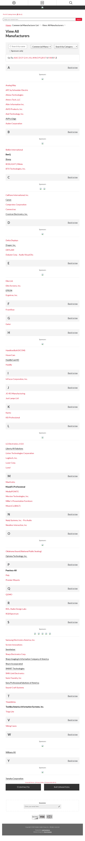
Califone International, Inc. (17, 195)
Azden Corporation (14, 123)
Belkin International (14, 149)
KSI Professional (13, 417)
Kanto (8, 412)
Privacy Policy (40, 782)
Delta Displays (12, 240)
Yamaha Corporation (14, 778)
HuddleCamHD (12, 360)
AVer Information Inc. (15, 104)
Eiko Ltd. (9, 281)
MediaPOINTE (12, 491)
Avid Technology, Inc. (15, 114)
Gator (8, 324)
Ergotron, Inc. (12, 295)
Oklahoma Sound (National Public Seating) (24, 551)
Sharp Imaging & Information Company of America (27, 659)
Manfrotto (10, 482)
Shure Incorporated (14, 664)
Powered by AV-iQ (50, 782)
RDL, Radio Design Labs (16, 609)
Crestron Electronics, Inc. (17, 214)
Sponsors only (17, 51)
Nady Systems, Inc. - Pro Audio (19, 520)
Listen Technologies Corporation (20, 453)
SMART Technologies (15, 668)
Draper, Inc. (11, 245)
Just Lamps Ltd (12, 398)
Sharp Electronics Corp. (16, 654)
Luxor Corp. (11, 463)
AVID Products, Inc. (14, 109)
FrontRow (10, 309)
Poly (7, 575)
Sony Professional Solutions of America (22, 683)
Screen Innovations (14, 644)
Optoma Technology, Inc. (16, 556)
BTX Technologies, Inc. (16, 168)
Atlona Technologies (14, 95)
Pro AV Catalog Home (9, 14)
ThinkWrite (11, 702)
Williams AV (11, 752)
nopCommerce (46, 830)
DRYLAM (10, 250)
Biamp (8, 159)
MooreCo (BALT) (13, 506)
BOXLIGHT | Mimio (14, 164)
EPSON (9, 290)
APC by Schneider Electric (17, 90)
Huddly (9, 364)
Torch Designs (48, 832)
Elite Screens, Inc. (13, 285)
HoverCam (10, 355)
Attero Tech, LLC (13, 99)
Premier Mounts (13, 580)
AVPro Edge (11, 118)
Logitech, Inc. (11, 458)
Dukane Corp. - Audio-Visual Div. (19, 254)
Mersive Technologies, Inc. (17, 496)
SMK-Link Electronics (15, 673)
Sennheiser (10, 649)
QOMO (9, 594)
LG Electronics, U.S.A (15, 444)
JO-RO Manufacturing (15, 393)
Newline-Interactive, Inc (16, 525)
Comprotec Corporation (16, 204)
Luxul (8, 467)
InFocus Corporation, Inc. (17, 379)
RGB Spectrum (12, 613)
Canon (8, 200)
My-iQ (20, 14)
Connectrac (11, 209)
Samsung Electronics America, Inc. (20, 640)
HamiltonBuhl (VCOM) (15, 350)
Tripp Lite (10, 711)
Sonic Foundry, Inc (13, 678)
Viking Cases (11, 726)
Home (8, 25)
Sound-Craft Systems (15, 687)
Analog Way (11, 85)
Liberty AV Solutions (14, 448)
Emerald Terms (30, 782)
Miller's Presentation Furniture (19, 501)
